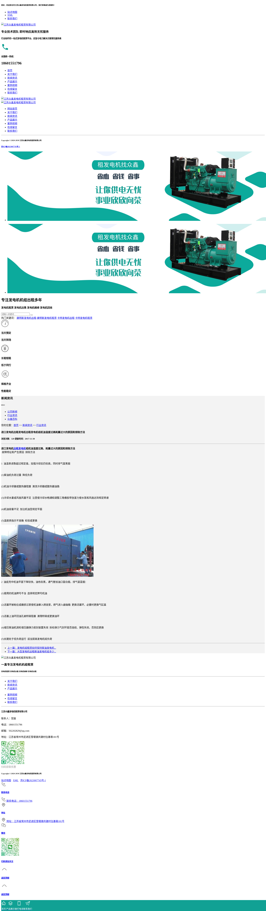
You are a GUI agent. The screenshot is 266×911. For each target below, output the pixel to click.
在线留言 (12, 89)
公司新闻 (12, 411)
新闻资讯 (12, 78)
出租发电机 (20, 448)
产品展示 (12, 81)
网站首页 (12, 108)
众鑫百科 (12, 419)
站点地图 (12, 12)
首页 (9, 70)
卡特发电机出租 (66, 318)
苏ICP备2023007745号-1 (10, 146)
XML (10, 15)
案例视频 (12, 85)
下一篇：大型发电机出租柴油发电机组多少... (31, 651)
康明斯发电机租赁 (47, 318)
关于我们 (12, 74)
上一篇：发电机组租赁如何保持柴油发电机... (31, 648)
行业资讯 (12, 415)
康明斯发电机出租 (26, 318)
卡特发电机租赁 (83, 318)
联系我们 (12, 18)
